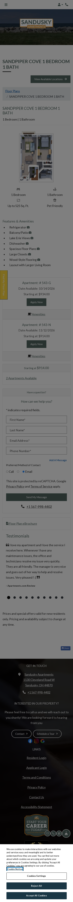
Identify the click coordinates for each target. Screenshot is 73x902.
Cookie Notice (15, 869)
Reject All (36, 885)
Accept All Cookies (36, 895)
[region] (36, 873)
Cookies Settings (36, 876)
